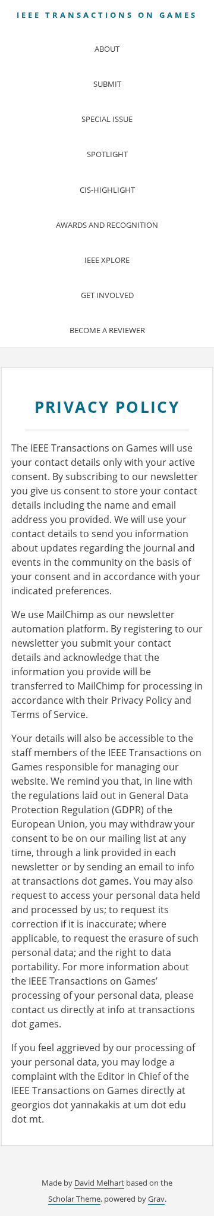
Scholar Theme (74, 1198)
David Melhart (99, 1182)
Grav (156, 1198)
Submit (107, 84)
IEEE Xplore (107, 260)
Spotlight (107, 154)
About (107, 48)
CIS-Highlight (107, 189)
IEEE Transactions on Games (107, 15)
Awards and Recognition (107, 225)
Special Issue (107, 119)
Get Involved (107, 295)
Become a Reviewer (107, 330)
